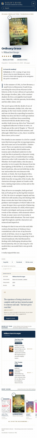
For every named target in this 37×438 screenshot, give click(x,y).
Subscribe (31, 268)
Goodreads (5, 432)
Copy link (5, 262)
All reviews (5, 14)
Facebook (19, 262)
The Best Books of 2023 (26, 14)
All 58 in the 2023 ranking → (18, 421)
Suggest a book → (11, 318)
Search (7, 8)
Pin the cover (29, 262)
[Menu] (33, 3)
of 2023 (17, 56)
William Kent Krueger (18, 276)
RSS (16, 432)
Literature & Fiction (22, 59)
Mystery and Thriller (14, 14)
